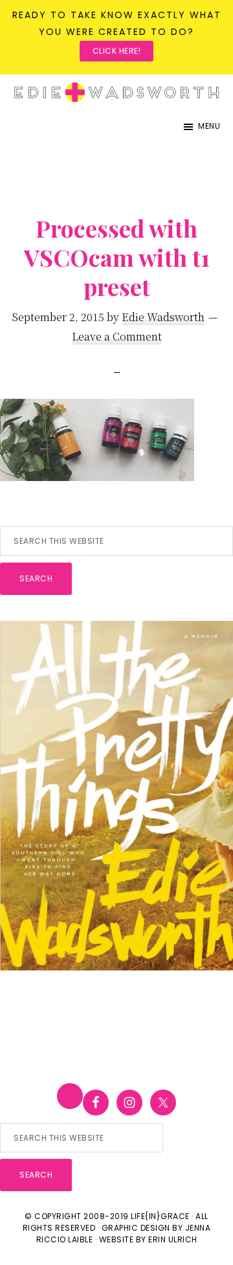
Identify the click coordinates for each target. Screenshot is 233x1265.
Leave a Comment (117, 336)
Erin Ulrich (172, 1239)
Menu (209, 125)
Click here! (117, 50)
